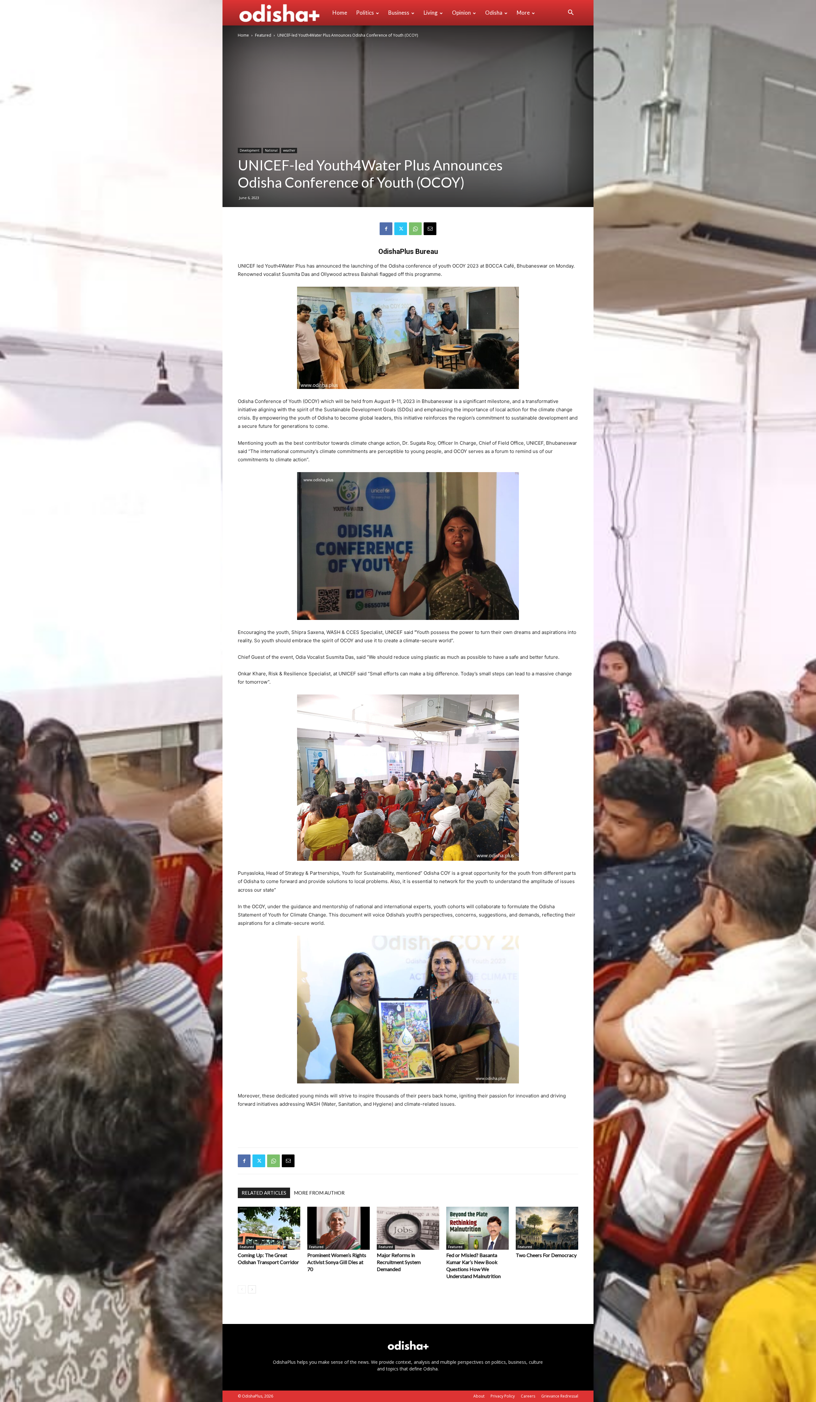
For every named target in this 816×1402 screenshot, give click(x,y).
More (523, 12)
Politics (365, 12)
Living (431, 12)
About (478, 1396)
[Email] (430, 228)
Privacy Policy (503, 1396)
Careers (528, 1396)
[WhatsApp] (415, 228)
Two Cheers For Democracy (546, 1255)
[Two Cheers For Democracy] (547, 1228)
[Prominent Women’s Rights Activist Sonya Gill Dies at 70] (338, 1228)
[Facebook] (386, 228)
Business (398, 12)
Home (339, 12)
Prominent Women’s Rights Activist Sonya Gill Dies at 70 (336, 1262)
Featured (263, 35)
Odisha (493, 12)
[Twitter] (400, 228)
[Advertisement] (408, 1126)
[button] (570, 13)
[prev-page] (242, 1289)
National (271, 150)
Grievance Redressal (559, 1396)
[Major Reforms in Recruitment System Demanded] (408, 1228)
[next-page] (252, 1289)
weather (289, 150)
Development (249, 150)
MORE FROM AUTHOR (319, 1193)
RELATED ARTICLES (264, 1193)
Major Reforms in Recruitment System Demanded (399, 1262)
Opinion (461, 12)
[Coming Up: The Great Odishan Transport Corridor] (269, 1228)
